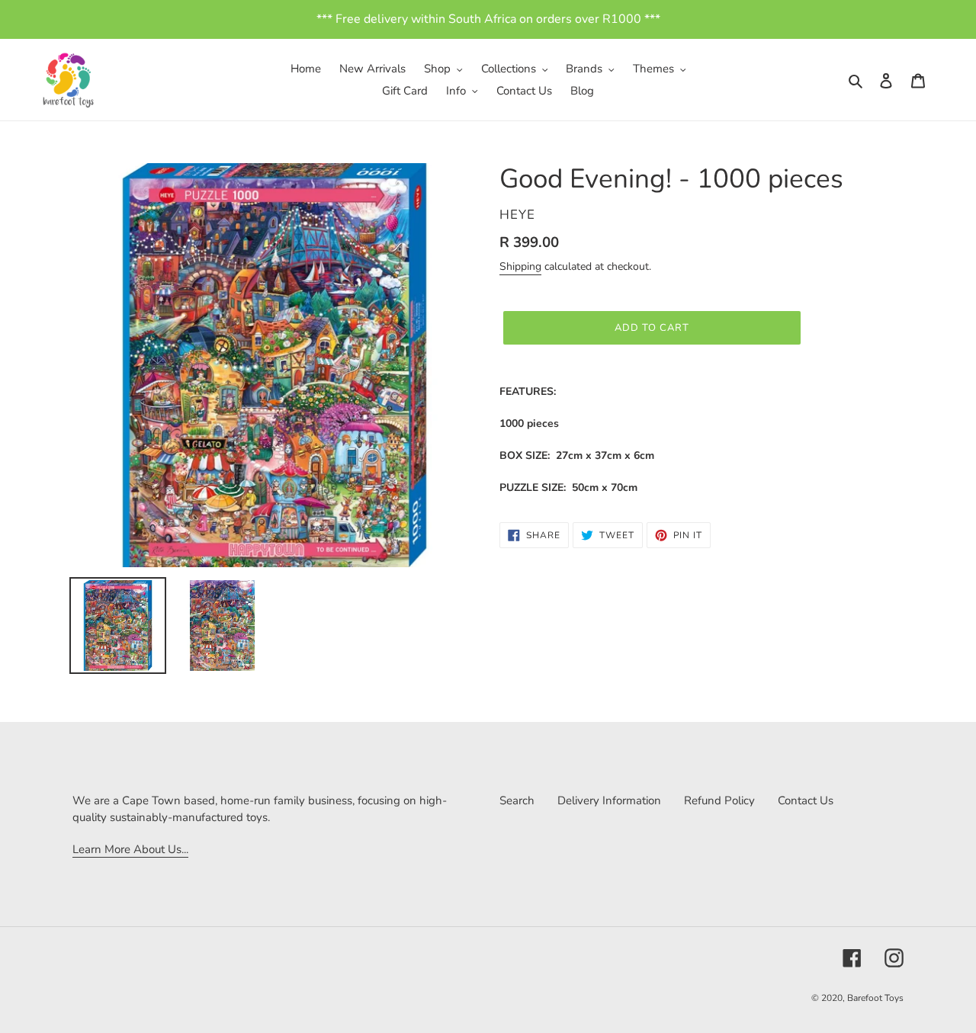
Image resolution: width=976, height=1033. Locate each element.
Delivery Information (609, 800)
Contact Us (805, 800)
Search (517, 800)
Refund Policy (719, 800)
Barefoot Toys (875, 998)
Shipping (520, 266)
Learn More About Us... (130, 849)
